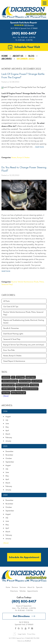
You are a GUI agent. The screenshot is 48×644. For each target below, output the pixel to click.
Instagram (32, 628)
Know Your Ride (9, 350)
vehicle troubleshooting (9, 381)
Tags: (4, 372)
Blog (31, 55)
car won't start (36, 381)
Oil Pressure (34, 385)
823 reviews (29, 25)
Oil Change (20, 377)
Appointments (32, 591)
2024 (5, 495)
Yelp (22, 628)
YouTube (25, 628)
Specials (39, 587)
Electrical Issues (25, 381)
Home (4, 55)
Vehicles (22, 591)
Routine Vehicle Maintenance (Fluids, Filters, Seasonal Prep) (23, 313)
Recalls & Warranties (11, 328)
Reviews (15, 587)
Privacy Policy (31, 634)
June (7, 423)
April (7, 430)
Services (23, 587)
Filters (19, 389)
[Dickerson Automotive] (24, 12)
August (8, 416)
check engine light (8, 385)
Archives (6, 58)
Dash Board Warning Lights (13, 334)
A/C (13, 377)
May (7, 427)
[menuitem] (8, 587)
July (7, 420)
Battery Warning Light (18, 393)
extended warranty (8, 389)
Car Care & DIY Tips (10, 306)
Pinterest (29, 628)
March (8, 434)
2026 (5, 411)
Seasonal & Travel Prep (11, 339)
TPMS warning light (22, 385)
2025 (5, 446)
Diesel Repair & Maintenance (14, 361)
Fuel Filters (5, 393)
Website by (24, 641)
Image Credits (22, 634)
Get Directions (21, 616)
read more (39, 147)
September (10, 462)
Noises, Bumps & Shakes (20, 157)
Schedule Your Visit (27, 47)
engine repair (30, 377)
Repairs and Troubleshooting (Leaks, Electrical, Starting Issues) (23, 321)
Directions (14, 591)
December (9, 451)
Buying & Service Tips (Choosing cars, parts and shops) (23, 345)
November (9, 455)
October (9, 458)
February (9, 437)
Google (19, 628)
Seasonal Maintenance (30, 389)
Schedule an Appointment (24, 557)
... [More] (4, 396)
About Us (18, 55)
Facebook (15, 628)
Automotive (6, 377)
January (8, 441)
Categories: (8, 295)
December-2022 (25, 58)
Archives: (7, 405)
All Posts (6, 301)
